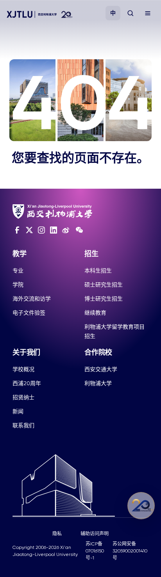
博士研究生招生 (103, 299)
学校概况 (23, 369)
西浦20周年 (27, 383)
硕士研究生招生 (103, 284)
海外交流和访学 (32, 299)
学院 (18, 284)
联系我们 (23, 425)
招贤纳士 (23, 397)
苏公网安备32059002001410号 (130, 551)
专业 (18, 270)
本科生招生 (98, 270)
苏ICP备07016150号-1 (95, 551)
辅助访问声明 (94, 533)
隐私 (57, 533)
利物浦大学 (98, 383)
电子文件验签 (29, 313)
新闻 (18, 411)
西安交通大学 (100, 369)
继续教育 (95, 313)
